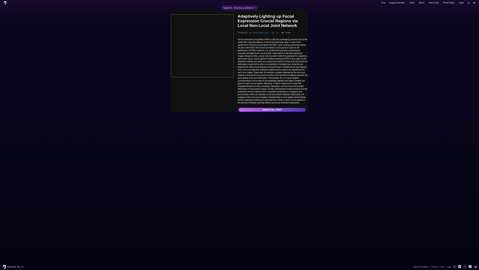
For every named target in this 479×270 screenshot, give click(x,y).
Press (441, 267)
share (288, 33)
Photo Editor (449, 3)
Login (461, 3)
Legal (448, 267)
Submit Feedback (421, 267)
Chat (383, 3)
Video (412, 3)
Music (421, 3)
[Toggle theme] (469, 3)
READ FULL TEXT (272, 109)
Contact (434, 267)
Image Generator (397, 3)
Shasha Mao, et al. (260, 33)
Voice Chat (434, 3)
